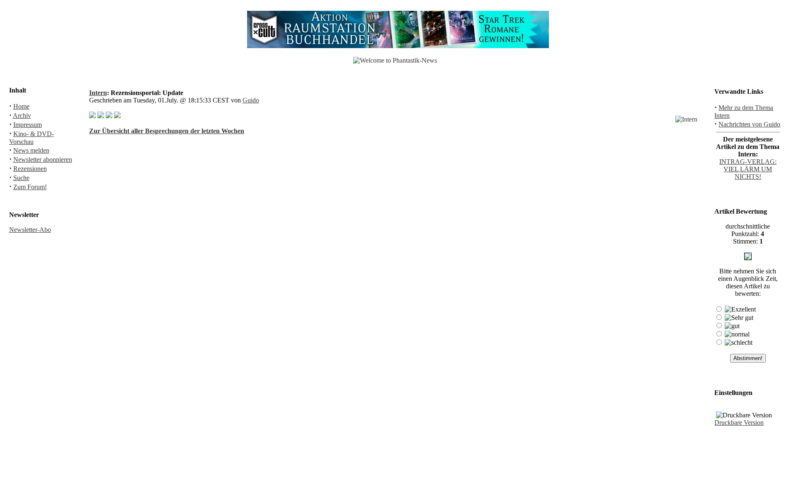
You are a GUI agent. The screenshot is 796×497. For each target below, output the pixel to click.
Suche (21, 177)
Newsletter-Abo (30, 229)
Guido (251, 100)
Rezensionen (30, 168)
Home (21, 106)
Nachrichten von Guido (749, 124)
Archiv (22, 115)
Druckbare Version (739, 422)
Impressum (27, 124)
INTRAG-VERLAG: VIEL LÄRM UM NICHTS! (748, 169)
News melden (31, 150)
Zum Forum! (30, 186)
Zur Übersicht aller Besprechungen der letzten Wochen (166, 130)
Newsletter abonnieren (42, 159)
